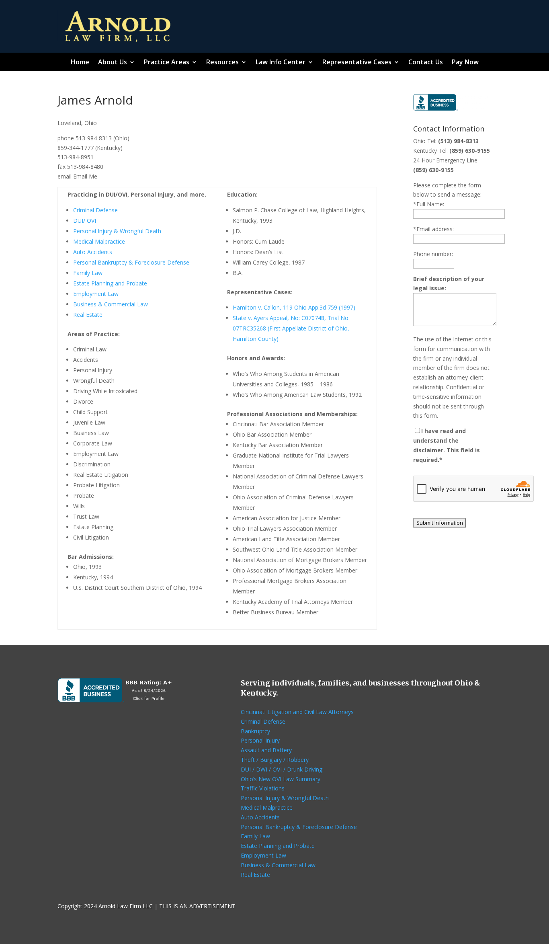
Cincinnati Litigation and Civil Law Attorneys (297, 712)
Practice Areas (166, 62)
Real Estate (87, 314)
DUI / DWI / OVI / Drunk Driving (281, 769)
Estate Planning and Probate (110, 283)
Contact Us (425, 62)
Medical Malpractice (99, 241)
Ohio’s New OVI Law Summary (280, 779)
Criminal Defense (95, 210)
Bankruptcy (255, 731)
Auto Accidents (92, 252)
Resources (222, 62)
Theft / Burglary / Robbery (275, 759)
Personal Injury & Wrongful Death (117, 231)
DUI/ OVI (84, 220)
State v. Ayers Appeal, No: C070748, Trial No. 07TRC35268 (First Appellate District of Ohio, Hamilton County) (291, 328)
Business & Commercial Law (110, 304)
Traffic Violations (263, 788)
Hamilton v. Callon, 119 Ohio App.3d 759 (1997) (294, 307)
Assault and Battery (266, 750)
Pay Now (465, 62)
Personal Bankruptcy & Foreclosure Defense (131, 262)
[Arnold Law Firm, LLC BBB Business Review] (452, 108)
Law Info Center (280, 62)
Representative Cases (356, 62)
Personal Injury (260, 740)
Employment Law (96, 294)
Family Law (87, 273)
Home (80, 62)
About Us (112, 62)
